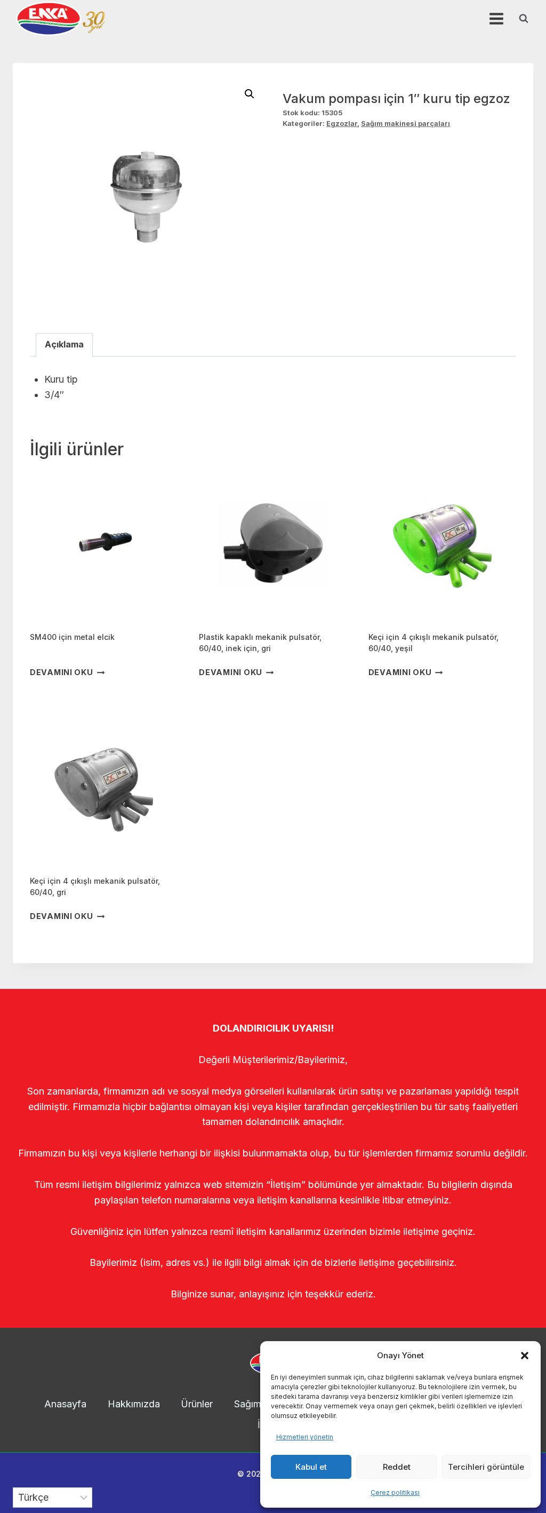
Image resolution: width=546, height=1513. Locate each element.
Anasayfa (65, 1403)
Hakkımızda (134, 1403)
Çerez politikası (395, 1492)
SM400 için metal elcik (72, 636)
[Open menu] (496, 18)
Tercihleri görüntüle (486, 1467)
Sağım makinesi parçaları (405, 124)
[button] (524, 1355)
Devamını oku (61, 672)
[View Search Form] (523, 18)
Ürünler (197, 1403)
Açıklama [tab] (64, 344)
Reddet (397, 1467)
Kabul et (311, 1467)
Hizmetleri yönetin (304, 1437)
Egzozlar (341, 124)
